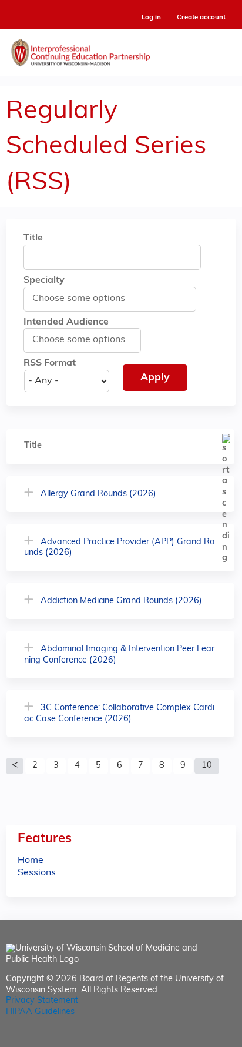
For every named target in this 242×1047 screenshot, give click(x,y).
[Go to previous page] (14, 766)
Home (30, 860)
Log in (151, 18)
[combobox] (85, 298)
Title (33, 238)
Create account (201, 17)
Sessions (37, 873)
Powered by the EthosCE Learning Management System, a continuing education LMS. (194, 1038)
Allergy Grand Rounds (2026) (98, 494)
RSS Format (49, 363)
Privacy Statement (42, 1000)
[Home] (121, 50)
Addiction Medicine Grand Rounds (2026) (121, 601)
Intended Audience (66, 322)
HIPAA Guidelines (40, 1012)
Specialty (44, 280)
